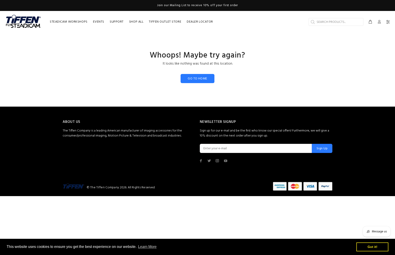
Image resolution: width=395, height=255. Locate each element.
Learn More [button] (147, 247)
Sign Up (322, 148)
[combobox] (336, 22)
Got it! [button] (372, 247)
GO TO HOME (197, 78)
